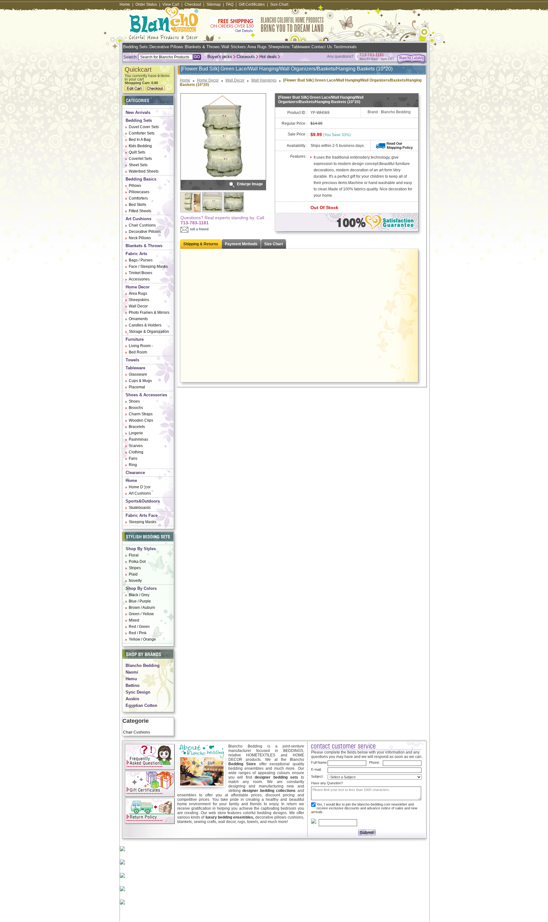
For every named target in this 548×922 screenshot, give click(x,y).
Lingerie (136, 433)
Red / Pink (138, 633)
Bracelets (137, 427)
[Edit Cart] (135, 89)
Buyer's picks (219, 56)
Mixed (134, 620)
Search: (130, 57)
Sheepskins (279, 46)
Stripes (135, 568)
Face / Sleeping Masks (148, 266)
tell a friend (199, 229)
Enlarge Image (250, 184)
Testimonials (345, 46)
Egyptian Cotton (141, 705)
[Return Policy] (150, 822)
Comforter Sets (141, 133)
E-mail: (316, 769)
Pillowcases (139, 192)
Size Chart (279, 4)
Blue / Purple (140, 601)
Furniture (135, 339)
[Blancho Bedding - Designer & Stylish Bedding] (163, 37)
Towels (132, 360)
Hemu (131, 678)
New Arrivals (138, 112)
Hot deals (268, 56)
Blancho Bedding (143, 665)
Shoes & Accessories (146, 394)
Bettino (133, 685)
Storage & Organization (149, 331)
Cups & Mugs (140, 381)
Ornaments (138, 319)
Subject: (317, 776)
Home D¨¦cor (140, 487)
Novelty (135, 580)
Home (125, 4)
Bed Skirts (137, 204)
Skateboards (140, 507)
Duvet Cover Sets (144, 127)
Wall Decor (138, 306)
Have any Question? (327, 783)
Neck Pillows (140, 238)
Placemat (137, 387)
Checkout (193, 4)
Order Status (146, 4)
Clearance (135, 472)
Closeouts (246, 56)
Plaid (133, 574)
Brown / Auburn (142, 607)
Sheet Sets (138, 165)
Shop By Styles (141, 548)
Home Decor (138, 287)
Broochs (136, 407)
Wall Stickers (233, 46)
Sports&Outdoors (143, 501)
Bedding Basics (141, 179)
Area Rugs (257, 46)
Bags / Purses (141, 260)
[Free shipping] (267, 32)
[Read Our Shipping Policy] (394, 148)
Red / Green (139, 626)
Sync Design (138, 692)
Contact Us (321, 46)
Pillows (135, 185)
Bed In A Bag (140, 139)
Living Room (140, 346)
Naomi (132, 672)
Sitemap (213, 4)
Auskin (132, 698)
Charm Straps (141, 414)
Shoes (134, 401)
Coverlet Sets (140, 158)
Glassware (138, 374)
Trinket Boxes (140, 273)
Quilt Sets (137, 152)
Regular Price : (294, 123)
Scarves (136, 446)
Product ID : (297, 112)
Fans (133, 458)
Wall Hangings (264, 80)
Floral (134, 555)
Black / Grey (139, 595)
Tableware (300, 46)
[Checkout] (156, 89)
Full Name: (319, 762)
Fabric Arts (136, 253)
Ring (133, 465)
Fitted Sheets (140, 211)
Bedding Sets (135, 46)
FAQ (229, 4)
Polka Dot (137, 561)
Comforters (138, 198)
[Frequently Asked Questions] (150, 769)
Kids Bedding (140, 146)
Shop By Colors (141, 588)
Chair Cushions (142, 225)
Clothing (136, 452)
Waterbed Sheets (144, 171)
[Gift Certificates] (150, 796)
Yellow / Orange (142, 639)
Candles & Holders (145, 325)
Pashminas (138, 439)
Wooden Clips (141, 420)
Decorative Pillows (166, 46)
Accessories (139, 279)
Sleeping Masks (142, 522)
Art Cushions (138, 218)
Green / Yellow (141, 614)
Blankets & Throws (202, 46)
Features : (298, 156)
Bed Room (138, 352)
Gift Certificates (252, 4)
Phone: (374, 762)
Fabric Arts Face (142, 515)
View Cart (170, 4)
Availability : (297, 145)
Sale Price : (297, 134)
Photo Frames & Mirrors (149, 312)
